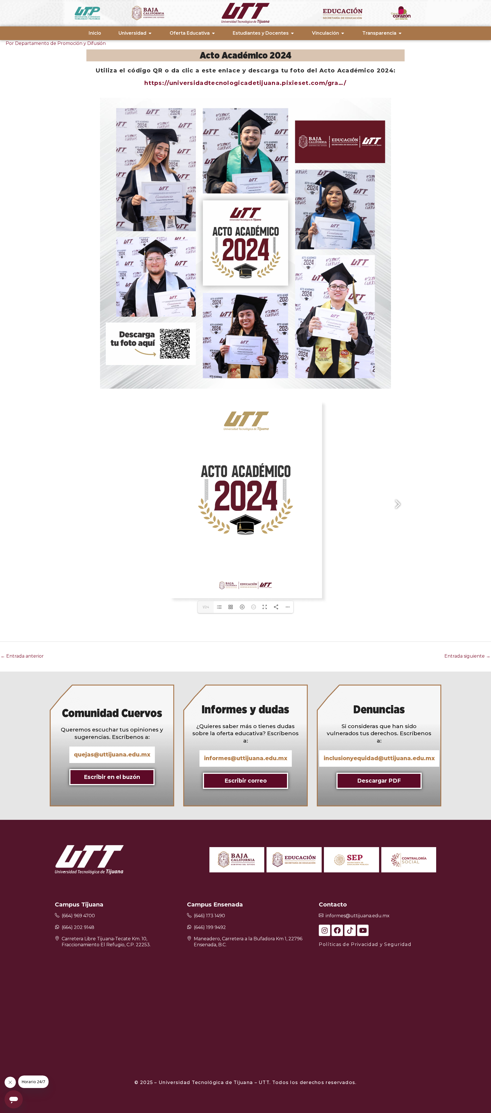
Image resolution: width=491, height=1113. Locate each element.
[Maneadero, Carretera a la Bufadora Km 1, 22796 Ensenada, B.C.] (189, 938)
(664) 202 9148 (78, 927)
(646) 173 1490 (209, 915)
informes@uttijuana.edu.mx (358, 915)
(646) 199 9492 (210, 927)
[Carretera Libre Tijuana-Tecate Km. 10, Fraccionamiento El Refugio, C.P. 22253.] (57, 938)
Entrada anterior (22, 656)
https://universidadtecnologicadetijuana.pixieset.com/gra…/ (245, 83)
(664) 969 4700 (78, 915)
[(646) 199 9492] (189, 927)
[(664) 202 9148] (57, 927)
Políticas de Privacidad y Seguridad (365, 944)
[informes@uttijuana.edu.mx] (321, 915)
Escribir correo (245, 780)
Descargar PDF (379, 780)
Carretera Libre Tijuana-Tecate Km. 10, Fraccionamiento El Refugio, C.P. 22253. (106, 941)
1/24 (206, 607)
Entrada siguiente (467, 656)
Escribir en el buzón (112, 777)
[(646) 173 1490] (189, 915)
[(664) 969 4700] (57, 915)
